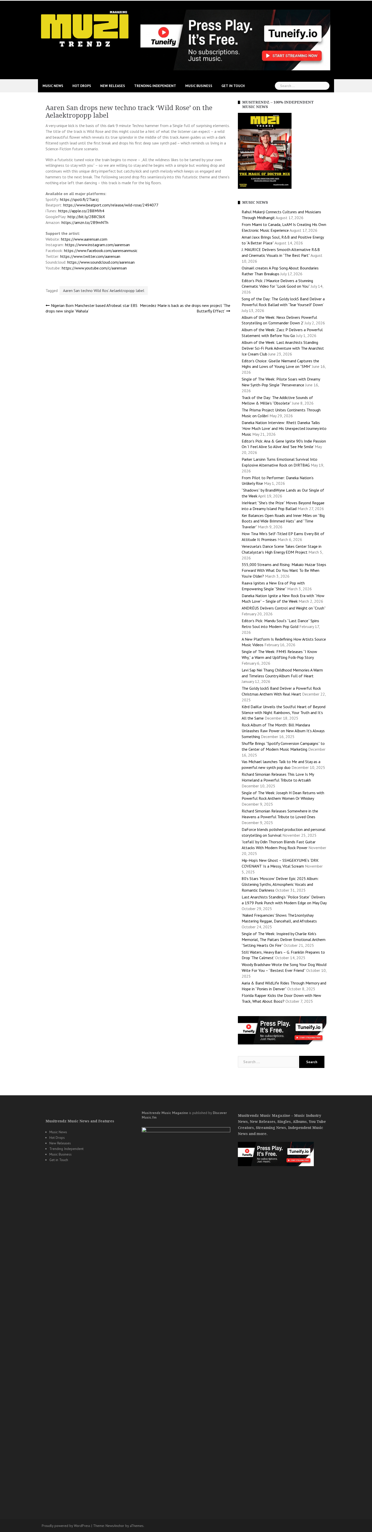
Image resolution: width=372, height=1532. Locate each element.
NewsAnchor (115, 1525)
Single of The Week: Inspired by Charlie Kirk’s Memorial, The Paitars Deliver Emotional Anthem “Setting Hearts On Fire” (283, 939)
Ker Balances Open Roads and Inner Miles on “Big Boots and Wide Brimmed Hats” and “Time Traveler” (283, 521)
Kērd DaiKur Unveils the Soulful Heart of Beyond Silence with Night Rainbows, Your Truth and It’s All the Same (283, 712)
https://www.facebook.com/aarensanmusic (100, 250)
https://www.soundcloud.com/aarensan (101, 262)
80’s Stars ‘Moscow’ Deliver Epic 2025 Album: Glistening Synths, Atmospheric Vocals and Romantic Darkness (280, 884)
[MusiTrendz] (85, 28)
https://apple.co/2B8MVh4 (81, 210)
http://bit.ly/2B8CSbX (86, 216)
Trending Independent (155, 85)
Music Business (198, 85)
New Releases (112, 85)
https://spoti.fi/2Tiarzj (79, 199)
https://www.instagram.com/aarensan (97, 244)
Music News (53, 85)
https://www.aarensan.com (84, 239)
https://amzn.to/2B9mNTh (84, 222)
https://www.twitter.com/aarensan (90, 256)
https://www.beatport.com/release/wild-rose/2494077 (110, 204)
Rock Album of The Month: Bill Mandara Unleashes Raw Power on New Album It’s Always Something (283, 730)
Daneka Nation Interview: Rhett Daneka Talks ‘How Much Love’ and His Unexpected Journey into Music (284, 428)
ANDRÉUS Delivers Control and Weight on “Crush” (283, 608)
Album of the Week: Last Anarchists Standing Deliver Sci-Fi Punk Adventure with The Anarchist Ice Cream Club (283, 348)
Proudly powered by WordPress (66, 1525)
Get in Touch (233, 85)
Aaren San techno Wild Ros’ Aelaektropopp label (103, 290)
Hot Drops (81, 85)
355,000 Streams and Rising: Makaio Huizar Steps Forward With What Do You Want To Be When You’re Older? (284, 570)
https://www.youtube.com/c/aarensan (94, 267)
